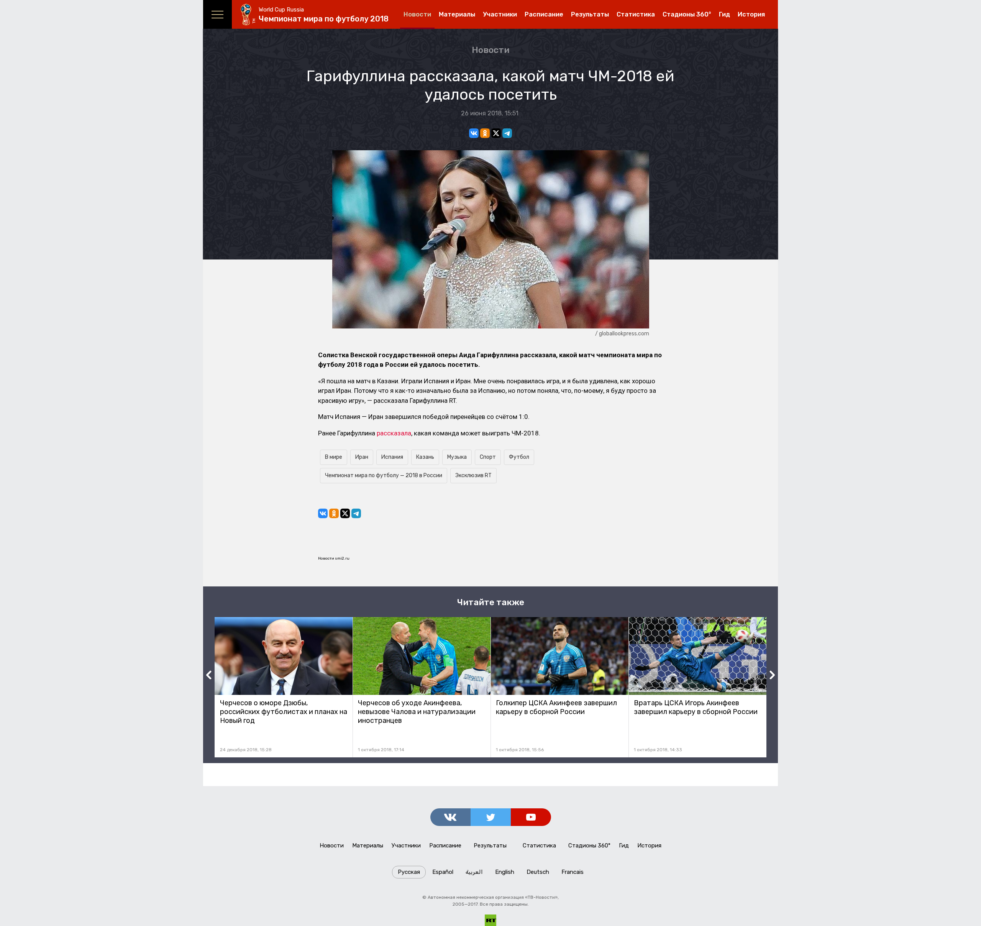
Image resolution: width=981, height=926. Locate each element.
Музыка (457, 457)
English (504, 872)
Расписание (544, 14)
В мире (333, 457)
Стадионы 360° (687, 14)
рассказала (394, 433)
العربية (474, 872)
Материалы (457, 14)
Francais (572, 872)
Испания (392, 457)
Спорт (488, 457)
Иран (361, 457)
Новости (417, 14)
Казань (425, 457)
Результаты (590, 14)
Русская (409, 872)
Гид (724, 14)
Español (442, 872)
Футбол (519, 457)
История (751, 14)
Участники (500, 14)
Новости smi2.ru (333, 558)
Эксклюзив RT (473, 475)
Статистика (636, 14)
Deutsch (538, 872)
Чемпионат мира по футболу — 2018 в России (383, 475)
